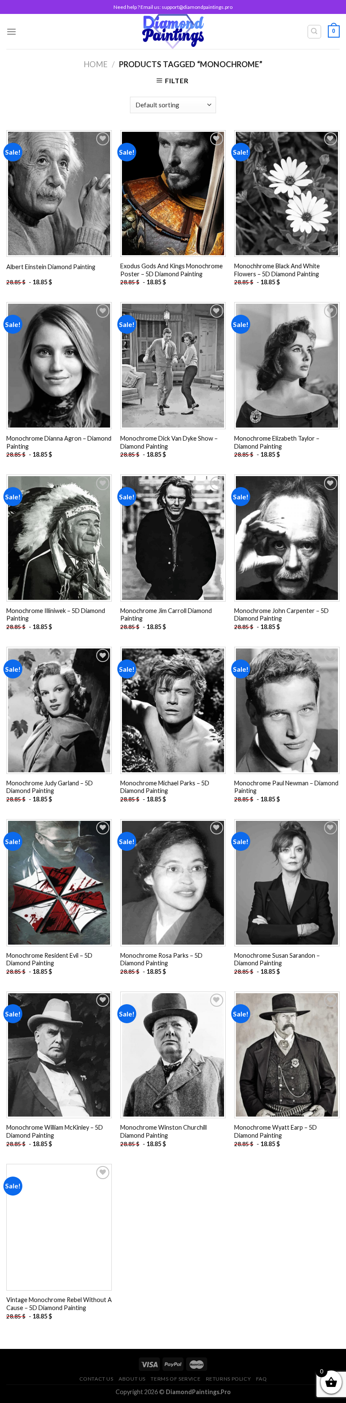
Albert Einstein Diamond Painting (50, 266)
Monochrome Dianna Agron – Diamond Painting (58, 442)
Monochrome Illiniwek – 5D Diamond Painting (55, 614)
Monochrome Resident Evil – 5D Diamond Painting (49, 959)
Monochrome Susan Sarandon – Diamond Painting (277, 959)
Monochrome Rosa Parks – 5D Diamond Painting (161, 959)
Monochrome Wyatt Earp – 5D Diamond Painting (275, 1131)
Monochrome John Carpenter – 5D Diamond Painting (281, 614)
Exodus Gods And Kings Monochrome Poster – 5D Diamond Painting (171, 270)
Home (96, 64)
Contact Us (96, 1379)
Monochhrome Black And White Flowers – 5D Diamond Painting (277, 270)
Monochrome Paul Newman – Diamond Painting (286, 787)
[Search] (315, 31)
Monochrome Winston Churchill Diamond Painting (163, 1131)
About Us (132, 1379)
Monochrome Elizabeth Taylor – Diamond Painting (276, 442)
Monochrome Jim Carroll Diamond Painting (166, 614)
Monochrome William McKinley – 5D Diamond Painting (54, 1131)
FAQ (261, 1379)
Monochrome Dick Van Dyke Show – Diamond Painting (169, 442)
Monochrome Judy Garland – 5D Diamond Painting (49, 787)
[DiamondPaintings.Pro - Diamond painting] (173, 31)
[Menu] (11, 31)
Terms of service (175, 1379)
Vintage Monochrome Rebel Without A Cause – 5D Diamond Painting (59, 1303)
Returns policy (228, 1379)
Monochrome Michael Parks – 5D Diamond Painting (164, 787)
